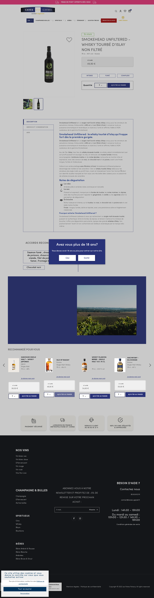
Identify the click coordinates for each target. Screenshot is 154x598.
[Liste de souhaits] (67, 38)
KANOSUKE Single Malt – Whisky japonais (28, 359)
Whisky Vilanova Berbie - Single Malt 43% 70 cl (99, 359)
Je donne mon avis (27, 378)
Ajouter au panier (29, 396)
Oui (67, 258)
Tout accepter (25, 589)
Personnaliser (25, 593)
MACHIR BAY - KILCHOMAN (133, 359)
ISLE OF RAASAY (62, 360)
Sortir (87, 258)
